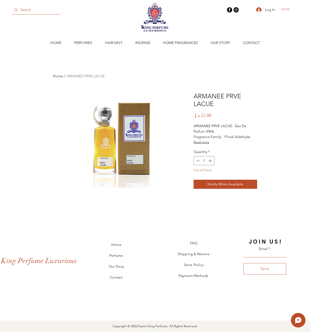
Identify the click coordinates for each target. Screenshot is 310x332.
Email (263, 249)
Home (58, 76)
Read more (201, 142)
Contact (116, 277)
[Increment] (210, 160)
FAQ (193, 243)
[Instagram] (236, 9)
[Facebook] (229, 9)
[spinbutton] (204, 160)
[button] (287, 9)
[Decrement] (197, 160)
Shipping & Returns (193, 254)
